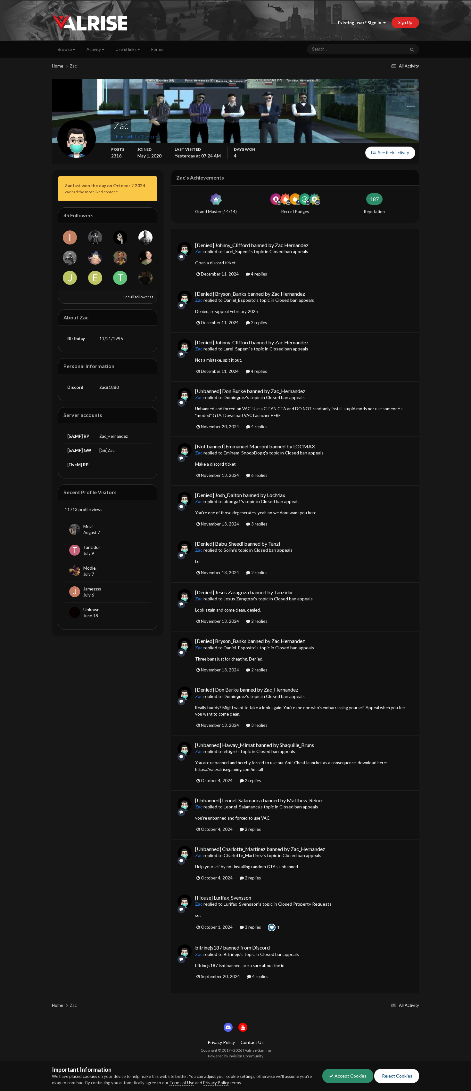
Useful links (126, 49)
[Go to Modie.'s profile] (74, 571)
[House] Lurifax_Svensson (223, 897)
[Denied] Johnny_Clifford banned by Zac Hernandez (252, 245)
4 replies (258, 274)
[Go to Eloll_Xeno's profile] (95, 278)
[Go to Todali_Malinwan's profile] (120, 278)
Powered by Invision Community (235, 1056)
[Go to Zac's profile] (185, 249)
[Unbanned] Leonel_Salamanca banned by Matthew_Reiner (259, 800)
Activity (94, 49)
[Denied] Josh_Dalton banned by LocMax (240, 495)
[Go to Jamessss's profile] (74, 591)
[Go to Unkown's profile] (74, 612)
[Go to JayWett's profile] (95, 258)
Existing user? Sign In (360, 22)
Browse (65, 49)
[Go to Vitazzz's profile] (145, 237)
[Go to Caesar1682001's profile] (145, 278)
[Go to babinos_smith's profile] (70, 258)
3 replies (258, 523)
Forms (157, 49)
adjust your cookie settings (229, 1076)
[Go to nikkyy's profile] (145, 258)
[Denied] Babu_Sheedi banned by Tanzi (237, 544)
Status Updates (383, 49)
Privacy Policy (221, 1042)
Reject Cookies (396, 1076)
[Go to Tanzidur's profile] (74, 550)
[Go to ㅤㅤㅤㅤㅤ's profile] (95, 237)
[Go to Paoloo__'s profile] (120, 258)
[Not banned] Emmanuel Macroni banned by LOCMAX (255, 446)
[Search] (412, 49)
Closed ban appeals (288, 251)
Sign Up (405, 22)
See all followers (137, 296)
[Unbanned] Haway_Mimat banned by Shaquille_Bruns (254, 745)
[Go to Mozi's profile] (74, 529)
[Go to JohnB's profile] (70, 278)
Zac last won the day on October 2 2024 (105, 185)
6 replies (258, 475)
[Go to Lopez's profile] (120, 237)
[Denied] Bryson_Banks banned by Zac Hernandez (250, 294)
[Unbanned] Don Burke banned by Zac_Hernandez (250, 391)
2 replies (258, 322)
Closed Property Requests (305, 904)
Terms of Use (181, 1082)
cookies (90, 1076)
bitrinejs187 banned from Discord (232, 947)
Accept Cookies (350, 1076)
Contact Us (252, 1042)
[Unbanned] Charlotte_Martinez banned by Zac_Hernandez (260, 849)
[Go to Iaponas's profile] (70, 237)
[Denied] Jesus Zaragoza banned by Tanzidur (244, 592)
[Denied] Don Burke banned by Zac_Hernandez (246, 689)
